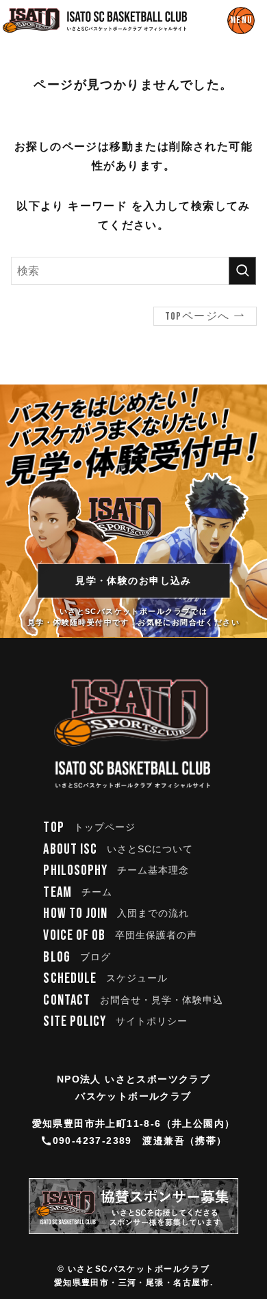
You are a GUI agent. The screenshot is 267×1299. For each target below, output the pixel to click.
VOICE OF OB (120, 935)
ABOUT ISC (118, 849)
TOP (89, 827)
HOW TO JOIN (116, 913)
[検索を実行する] (242, 271)
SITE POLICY (115, 1021)
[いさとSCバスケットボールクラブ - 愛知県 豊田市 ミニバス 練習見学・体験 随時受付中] (95, 20)
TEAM (77, 892)
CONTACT (133, 1000)
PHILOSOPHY (116, 870)
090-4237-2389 (92, 1140)
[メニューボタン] (241, 20)
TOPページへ (197, 316)
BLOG (76, 957)
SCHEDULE (105, 978)
